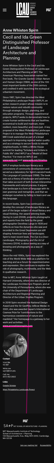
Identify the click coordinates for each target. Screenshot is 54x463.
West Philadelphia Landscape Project (19, 389)
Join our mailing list (28, 445)
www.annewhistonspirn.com (18, 325)
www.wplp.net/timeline (35, 160)
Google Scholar (9, 385)
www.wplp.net (10, 160)
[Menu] (5, 10)
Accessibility (45, 445)
